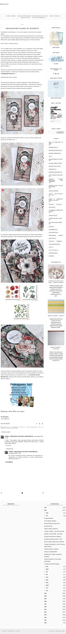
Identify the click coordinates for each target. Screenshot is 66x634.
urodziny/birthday (53, 244)
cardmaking (15, 427)
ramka (58, 241)
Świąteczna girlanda (12, 428)
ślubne (50, 256)
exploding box (52, 232)
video (50, 247)
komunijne (51, 235)
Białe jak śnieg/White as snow (56, 143)
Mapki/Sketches (25, 17)
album (50, 226)
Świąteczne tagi (48, 526)
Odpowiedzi (9, 448)
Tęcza (50, 204)
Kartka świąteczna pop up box (52, 523)
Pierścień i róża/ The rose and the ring (56, 186)
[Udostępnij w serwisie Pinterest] (42, 424)
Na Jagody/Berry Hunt (54, 163)
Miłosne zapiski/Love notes (56, 159)
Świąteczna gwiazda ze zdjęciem (52, 536)
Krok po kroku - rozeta (56, 315)
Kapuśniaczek (52, 147)
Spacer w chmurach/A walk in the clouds (56, 200)
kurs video (51, 238)
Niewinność (52, 169)
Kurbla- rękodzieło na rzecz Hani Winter (19, 436)
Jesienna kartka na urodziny (51, 549)
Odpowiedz (8, 445)
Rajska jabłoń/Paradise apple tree (56, 194)
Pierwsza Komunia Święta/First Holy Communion (56, 180)
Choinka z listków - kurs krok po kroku (54, 531)
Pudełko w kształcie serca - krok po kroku (56, 281)
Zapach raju (52, 215)
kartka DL (22, 427)
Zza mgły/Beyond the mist (55, 218)
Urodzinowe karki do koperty (51, 564)
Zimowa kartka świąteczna (51, 528)
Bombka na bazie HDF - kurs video (53, 534)
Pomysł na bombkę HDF (50, 551)
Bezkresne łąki (6, 427)
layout (50, 241)
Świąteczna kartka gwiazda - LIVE (53, 539)
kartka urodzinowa (31, 427)
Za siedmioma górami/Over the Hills (56, 211)
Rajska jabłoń (52, 190)
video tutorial (52, 250)
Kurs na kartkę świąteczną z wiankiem (54, 541)
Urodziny (51, 207)
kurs (60, 235)
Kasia (40, 427)
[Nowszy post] (1, 493)
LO (49, 156)
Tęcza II (58, 204)
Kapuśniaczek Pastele (54, 150)
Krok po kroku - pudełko (56, 348)
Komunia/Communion (54, 153)
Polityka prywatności (38, 17)
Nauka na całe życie (54, 166)
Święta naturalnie (48, 518)
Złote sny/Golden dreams (55, 222)
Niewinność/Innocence (54, 172)
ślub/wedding (52, 253)
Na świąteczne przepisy (50, 521)
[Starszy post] (43, 493)
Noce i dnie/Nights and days (56, 175)
